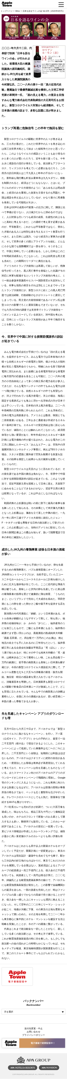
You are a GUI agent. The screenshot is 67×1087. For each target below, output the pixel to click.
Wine (17, 11)
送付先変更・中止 (33, 1028)
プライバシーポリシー (33, 1035)
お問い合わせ (33, 1031)
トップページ (7, 11)
